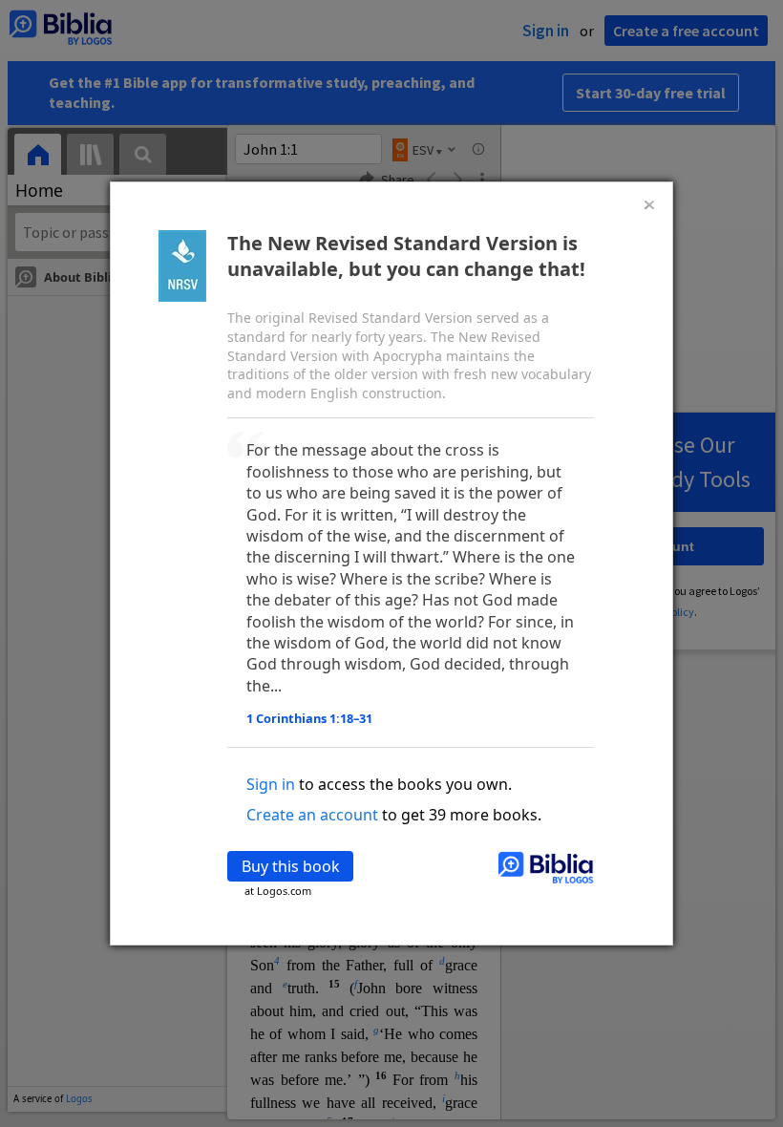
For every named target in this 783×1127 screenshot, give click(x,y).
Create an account (312, 814)
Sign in (270, 784)
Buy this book (291, 866)
